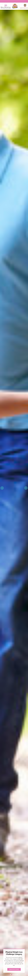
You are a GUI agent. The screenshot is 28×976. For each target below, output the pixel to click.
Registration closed (14, 969)
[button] (2, 488)
